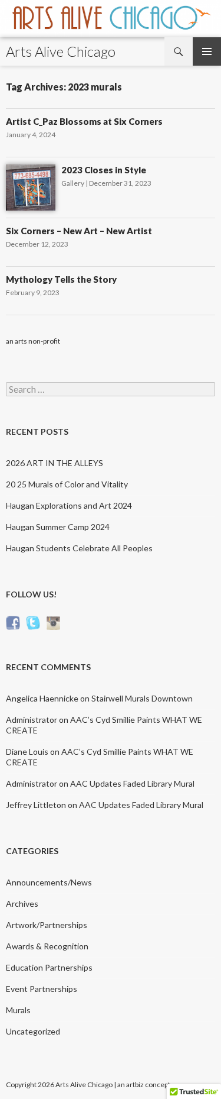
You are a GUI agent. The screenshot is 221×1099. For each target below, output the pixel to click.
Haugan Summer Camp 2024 (58, 527)
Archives (22, 903)
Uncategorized (33, 1031)
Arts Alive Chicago (61, 51)
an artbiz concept (143, 1084)
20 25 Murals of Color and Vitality (67, 484)
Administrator (31, 720)
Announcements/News (49, 882)
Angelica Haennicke (42, 698)
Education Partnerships (49, 967)
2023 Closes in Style (103, 169)
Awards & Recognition (47, 946)
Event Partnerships (41, 989)
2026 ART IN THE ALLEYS (54, 463)
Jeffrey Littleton (36, 805)
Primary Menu (207, 51)
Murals (18, 1010)
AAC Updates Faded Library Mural (132, 783)
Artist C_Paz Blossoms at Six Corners (84, 121)
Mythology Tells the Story (61, 279)
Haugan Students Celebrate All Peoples (79, 548)
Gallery (72, 183)
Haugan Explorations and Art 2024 (69, 505)
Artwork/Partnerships (46, 925)
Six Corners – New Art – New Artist (79, 230)
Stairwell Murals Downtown (142, 698)
